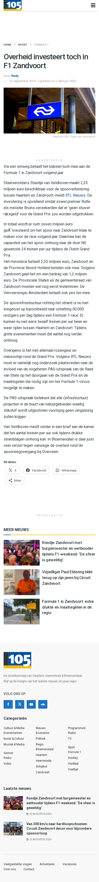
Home (7, 44)
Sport (22, 44)
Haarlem (41, 755)
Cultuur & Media (14, 728)
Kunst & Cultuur (14, 738)
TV (70, 738)
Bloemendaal (45, 749)
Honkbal (73, 763)
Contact (29, 869)
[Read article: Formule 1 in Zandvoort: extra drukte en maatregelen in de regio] (22, 611)
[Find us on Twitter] (19, 704)
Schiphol (41, 766)
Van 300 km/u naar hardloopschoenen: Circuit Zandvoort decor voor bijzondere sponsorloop (59, 828)
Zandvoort (43, 772)
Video (7, 763)
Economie (42, 733)
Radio (7, 758)
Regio (39, 744)
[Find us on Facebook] (8, 704)
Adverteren (47, 864)
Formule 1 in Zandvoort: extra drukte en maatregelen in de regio (68, 607)
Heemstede (43, 760)
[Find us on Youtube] (31, 704)
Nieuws (41, 728)
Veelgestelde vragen (18, 864)
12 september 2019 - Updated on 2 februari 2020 (42, 81)
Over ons (10, 869)
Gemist (8, 753)
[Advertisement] (49, 149)
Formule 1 (41, 44)
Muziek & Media (14, 744)
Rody (15, 76)
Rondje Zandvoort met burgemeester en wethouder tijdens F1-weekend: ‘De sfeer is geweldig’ (60, 803)
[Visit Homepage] (13, 5)
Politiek (40, 738)
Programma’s (77, 728)
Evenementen (13, 733)
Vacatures (69, 864)
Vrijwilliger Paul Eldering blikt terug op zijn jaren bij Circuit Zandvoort (67, 577)
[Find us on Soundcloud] (42, 704)
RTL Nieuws (75, 195)
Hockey (73, 758)
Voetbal (73, 769)
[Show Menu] (93, 5)
